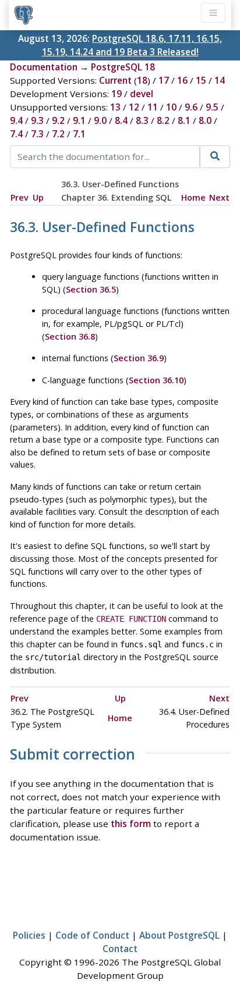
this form (131, 823)
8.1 (184, 120)
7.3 (37, 134)
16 (182, 80)
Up (38, 197)
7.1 (79, 134)
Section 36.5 (91, 289)
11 (152, 107)
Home (193, 197)
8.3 (142, 120)
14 (219, 80)
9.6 (191, 107)
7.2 (58, 134)
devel (141, 93)
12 (134, 107)
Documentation (43, 67)
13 (115, 107)
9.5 (212, 107)
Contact (120, 948)
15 (201, 80)
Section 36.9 (139, 357)
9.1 (79, 120)
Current (115, 80)
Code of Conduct (92, 935)
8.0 (205, 120)
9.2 (58, 120)
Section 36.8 (70, 336)
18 (142, 80)
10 (171, 107)
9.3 (37, 120)
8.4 (121, 120)
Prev (19, 197)
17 (163, 80)
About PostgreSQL (179, 935)
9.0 (100, 120)
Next (219, 197)
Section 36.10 (156, 380)
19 (116, 93)
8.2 (163, 120)
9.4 (16, 120)
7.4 (16, 134)
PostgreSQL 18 (123, 67)
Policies (29, 935)
